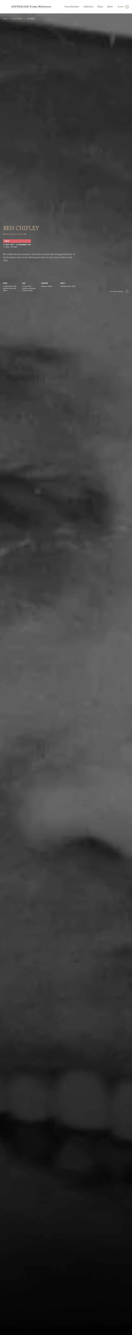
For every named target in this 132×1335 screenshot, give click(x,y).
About (110, 6)
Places (100, 6)
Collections (88, 6)
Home (5, 19)
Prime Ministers (71, 6)
